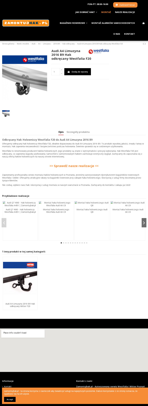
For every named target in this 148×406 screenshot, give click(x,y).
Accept (10, 399)
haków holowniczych (24, 156)
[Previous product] (144, 44)
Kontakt (8, 386)
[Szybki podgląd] (20, 300)
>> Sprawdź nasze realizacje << (74, 166)
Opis (61, 132)
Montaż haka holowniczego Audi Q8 (91, 210)
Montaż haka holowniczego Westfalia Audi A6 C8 (56, 210)
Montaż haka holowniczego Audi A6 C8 (127, 210)
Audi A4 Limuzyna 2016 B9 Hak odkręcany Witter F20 (20, 305)
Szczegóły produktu (78, 132)
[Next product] (145, 44)
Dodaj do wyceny (80, 71)
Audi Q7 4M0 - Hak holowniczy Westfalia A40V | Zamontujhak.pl (20, 210)
